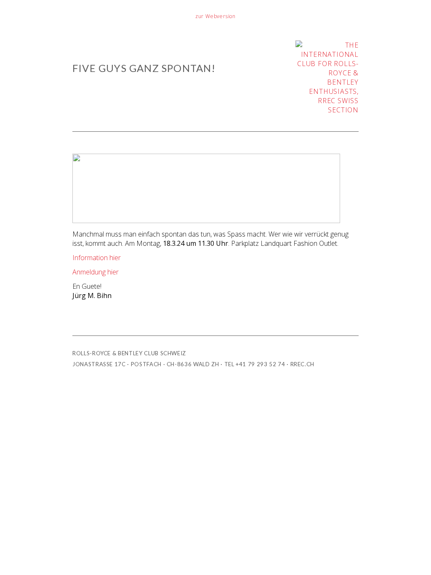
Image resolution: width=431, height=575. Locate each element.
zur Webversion (215, 16)
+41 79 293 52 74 (260, 364)
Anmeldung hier (95, 272)
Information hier (96, 257)
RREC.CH (302, 364)
